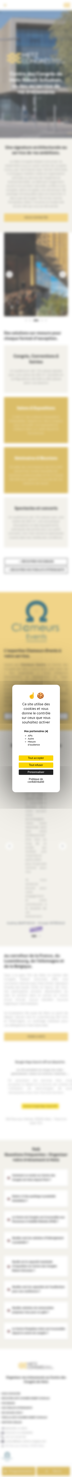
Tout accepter (36, 758)
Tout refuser (36, 765)
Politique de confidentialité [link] (36, 780)
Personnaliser (36, 772)
